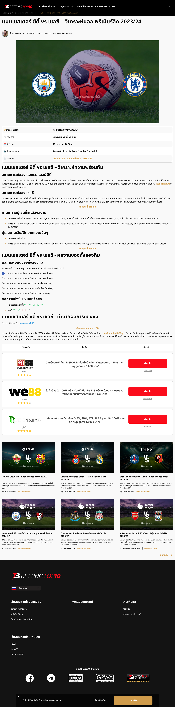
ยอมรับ (133, 700)
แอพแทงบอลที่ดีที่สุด (19, 609)
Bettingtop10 (8, 13)
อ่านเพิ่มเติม (100, 700)
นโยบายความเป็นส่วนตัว (132, 614)
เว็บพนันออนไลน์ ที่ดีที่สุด (113, 333)
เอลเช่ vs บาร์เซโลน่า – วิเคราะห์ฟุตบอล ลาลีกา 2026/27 (25, 477)
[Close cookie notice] (18, 696)
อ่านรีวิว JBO (148, 427)
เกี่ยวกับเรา (129, 602)
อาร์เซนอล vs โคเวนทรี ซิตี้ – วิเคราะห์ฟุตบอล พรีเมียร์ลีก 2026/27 (144, 535)
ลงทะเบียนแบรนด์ (82, 602)
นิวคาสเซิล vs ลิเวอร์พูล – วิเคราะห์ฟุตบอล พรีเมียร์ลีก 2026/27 (83, 535)
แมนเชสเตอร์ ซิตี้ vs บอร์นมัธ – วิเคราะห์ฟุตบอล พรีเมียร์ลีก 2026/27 (27, 535)
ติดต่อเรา (126, 609)
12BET (13, 644)
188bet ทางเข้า (163, 183)
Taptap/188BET (17, 654)
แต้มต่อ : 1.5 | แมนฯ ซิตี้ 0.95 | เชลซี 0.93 (72, 158)
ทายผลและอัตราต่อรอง (25, 13)
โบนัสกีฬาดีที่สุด (17, 614)
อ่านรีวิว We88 (147, 399)
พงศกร (18, 33)
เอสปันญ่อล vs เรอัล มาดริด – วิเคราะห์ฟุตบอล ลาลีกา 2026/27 (83, 478)
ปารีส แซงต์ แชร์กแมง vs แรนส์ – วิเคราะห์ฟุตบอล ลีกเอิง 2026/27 (144, 478)
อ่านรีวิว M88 (148, 371)
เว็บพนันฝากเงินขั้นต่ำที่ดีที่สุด (22, 619)
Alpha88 (14, 649)
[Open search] (170, 6)
